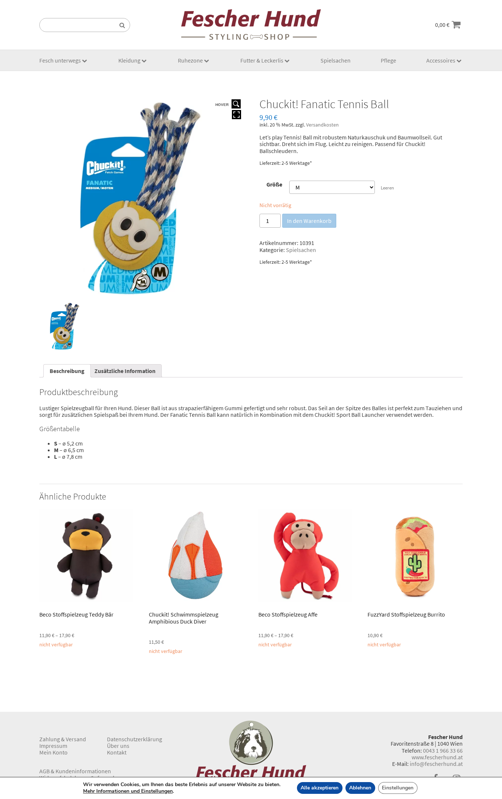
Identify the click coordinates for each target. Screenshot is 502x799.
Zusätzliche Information (124, 370)
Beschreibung (67, 370)
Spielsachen (335, 60)
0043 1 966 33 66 (443, 750)
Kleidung (129, 60)
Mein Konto (53, 752)
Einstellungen (397, 787)
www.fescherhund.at (437, 757)
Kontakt (116, 752)
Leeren (387, 188)
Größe (274, 184)
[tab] (67, 370)
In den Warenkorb (309, 220)
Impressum (53, 745)
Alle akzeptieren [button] (319, 787)
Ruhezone (190, 60)
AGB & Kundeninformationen (75, 771)
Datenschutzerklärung (134, 739)
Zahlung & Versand (62, 739)
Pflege (388, 60)
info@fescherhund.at (436, 763)
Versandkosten (322, 124)
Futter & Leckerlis (261, 60)
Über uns (118, 745)
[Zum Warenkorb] (456, 24)
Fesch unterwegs (60, 60)
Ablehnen (360, 787)
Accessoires (440, 60)
